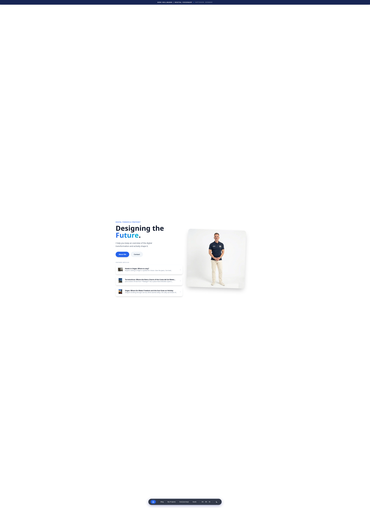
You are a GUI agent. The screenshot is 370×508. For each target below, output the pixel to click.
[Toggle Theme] (216, 502)
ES (209, 502)
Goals (194, 502)
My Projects (171, 502)
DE (203, 502)
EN (206, 502)
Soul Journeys (184, 502)
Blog (162, 502)
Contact (137, 254)
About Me (122, 254)
